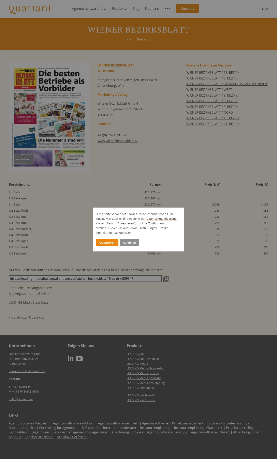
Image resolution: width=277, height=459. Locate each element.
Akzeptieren (107, 243)
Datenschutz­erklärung (161, 219)
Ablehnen (129, 243)
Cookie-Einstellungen (143, 228)
